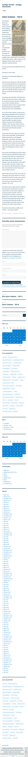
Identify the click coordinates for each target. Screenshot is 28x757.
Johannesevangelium (9, 385)
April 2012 (6, 651)
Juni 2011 (6, 670)
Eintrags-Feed (7, 425)
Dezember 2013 (8, 615)
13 (7, 336)
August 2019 (7, 519)
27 (7, 342)
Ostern (4, 400)
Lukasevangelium (7, 391)
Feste (5, 474)
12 (3, 336)
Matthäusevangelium (8, 397)
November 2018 (8, 535)
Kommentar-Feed (8, 427)
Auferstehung (17, 362)
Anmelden (6, 423)
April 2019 (6, 527)
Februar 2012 (7, 655)
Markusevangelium (8, 394)
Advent (5, 357)
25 (24, 339)
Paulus (16, 400)
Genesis (20, 374)
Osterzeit (10, 400)
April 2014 (6, 607)
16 (17, 336)
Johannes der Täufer (8, 383)
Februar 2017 (7, 569)
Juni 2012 (6, 647)
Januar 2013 (7, 634)
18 (24, 336)
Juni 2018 (6, 538)
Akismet (11, 256)
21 (10, 339)
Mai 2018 (6, 540)
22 (14, 339)
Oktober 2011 (7, 662)
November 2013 (8, 617)
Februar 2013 (7, 632)
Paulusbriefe (6, 403)
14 (10, 336)
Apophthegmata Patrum (10, 472)
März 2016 (6, 590)
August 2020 (7, 500)
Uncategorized (7, 483)
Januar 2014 (7, 613)
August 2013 (7, 620)
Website (4, 274)
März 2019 (6, 529)
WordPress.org (7, 429)
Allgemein (6, 470)
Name (3, 261)
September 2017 (8, 556)
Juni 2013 (6, 624)
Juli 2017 (6, 559)
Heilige (14, 377)
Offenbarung (19, 397)
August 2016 (7, 580)
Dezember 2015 (8, 596)
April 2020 (6, 506)
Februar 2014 (7, 611)
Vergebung (12, 408)
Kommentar (6, 229)
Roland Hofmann (8, 213)
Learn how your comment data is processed (14, 286)
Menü (4, 10)
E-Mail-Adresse (6, 268)
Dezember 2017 (8, 550)
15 (14, 336)
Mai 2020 (6, 504)
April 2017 (6, 565)
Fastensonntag (15, 371)
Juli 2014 (6, 601)
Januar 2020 (7, 512)
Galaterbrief (13, 374)
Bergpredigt (16, 365)
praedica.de (5, 745)
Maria (15, 391)
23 (17, 339)
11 (24, 333)
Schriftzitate (21, 213)
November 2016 (8, 575)
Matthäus (17, 394)
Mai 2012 (6, 649)
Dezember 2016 (8, 573)
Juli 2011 (6, 668)
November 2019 (8, 515)
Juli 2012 (6, 645)
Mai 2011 (6, 672)
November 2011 (8, 660)
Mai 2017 (6, 563)
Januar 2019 (7, 531)
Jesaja (21, 380)
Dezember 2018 (8, 533)
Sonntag (5, 408)
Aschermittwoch (7, 362)
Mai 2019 (6, 525)
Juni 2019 (6, 523)
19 (3, 339)
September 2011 (8, 664)
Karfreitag (18, 385)
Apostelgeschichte (18, 360)
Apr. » (21, 345)
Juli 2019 (6, 521)
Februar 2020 (7, 510)
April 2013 (6, 628)
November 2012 (8, 638)
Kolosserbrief (6, 388)
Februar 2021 (7, 496)
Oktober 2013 (7, 619)
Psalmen (12, 405)
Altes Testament (12, 357)
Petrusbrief (14, 403)
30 (17, 342)
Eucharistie (14, 368)
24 (20, 339)
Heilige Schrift (6, 380)
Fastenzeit (5, 374)
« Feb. (6, 345)
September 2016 (8, 578)
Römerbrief (20, 405)
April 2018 (6, 542)
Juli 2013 (6, 622)
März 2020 (6, 508)
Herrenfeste (15, 380)
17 (20, 336)
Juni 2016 (6, 584)
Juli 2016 (6, 582)
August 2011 (7, 666)
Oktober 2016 (7, 577)
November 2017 (8, 552)
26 (4, 342)
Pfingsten (21, 403)
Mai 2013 (6, 626)
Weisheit (15, 411)
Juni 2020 (6, 502)
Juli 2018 (6, 536)
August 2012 (7, 643)
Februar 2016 (7, 592)
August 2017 (7, 557)
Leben (13, 388)
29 (14, 342)
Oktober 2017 (7, 554)
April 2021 (6, 495)
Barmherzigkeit (7, 365)
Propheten (6, 405)
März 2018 (6, 544)
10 (20, 333)
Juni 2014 (6, 603)
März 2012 (6, 653)
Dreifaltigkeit (6, 368)
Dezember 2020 (8, 498)
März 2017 (6, 567)
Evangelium (6, 371)
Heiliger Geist (21, 377)
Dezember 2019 (8, 514)
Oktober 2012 (7, 639)
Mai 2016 (6, 586)
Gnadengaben (7, 377)
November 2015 (8, 598)
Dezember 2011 (8, 659)
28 (10, 342)
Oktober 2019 (7, 517)
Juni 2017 (6, 561)
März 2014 (6, 609)
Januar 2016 (7, 594)
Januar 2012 (7, 657)
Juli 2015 (6, 599)
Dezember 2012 (8, 636)
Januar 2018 (7, 548)
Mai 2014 (6, 605)
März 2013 (6, 630)
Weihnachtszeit (7, 411)
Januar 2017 (7, 571)
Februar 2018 (7, 546)
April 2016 (6, 588)
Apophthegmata (7, 360)
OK (13, 755)
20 (7, 339)
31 (20, 342)
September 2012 (8, 641)
